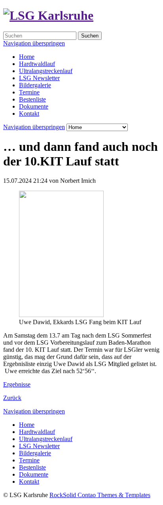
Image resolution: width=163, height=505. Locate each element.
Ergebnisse (16, 384)
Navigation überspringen (34, 43)
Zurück (12, 397)
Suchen (90, 36)
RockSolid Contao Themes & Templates (99, 495)
